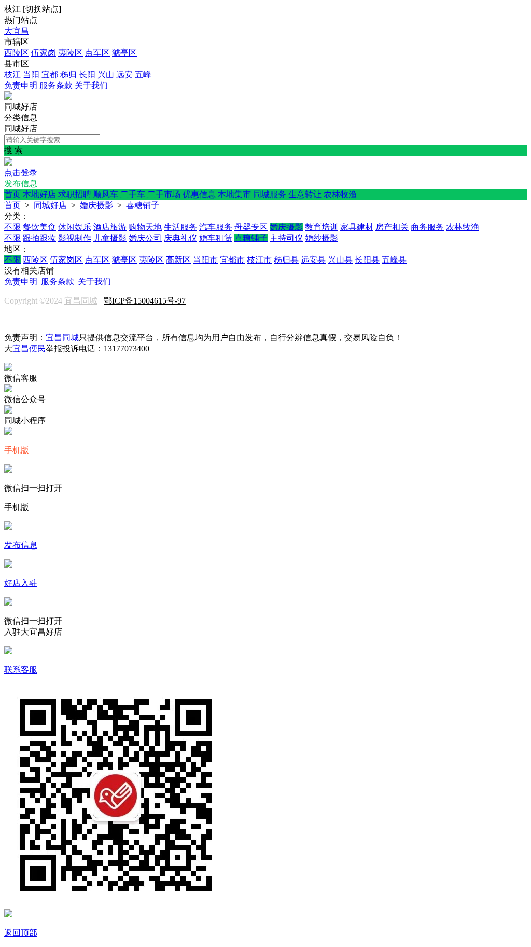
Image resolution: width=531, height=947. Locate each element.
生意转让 (305, 194)
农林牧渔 (340, 194)
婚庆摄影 (96, 205)
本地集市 (234, 194)
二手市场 (163, 194)
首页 (12, 194)
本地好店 (39, 194)
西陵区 (16, 52)
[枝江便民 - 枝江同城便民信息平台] (8, 96)
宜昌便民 (29, 348)
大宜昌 (16, 30)
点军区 (97, 52)
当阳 (31, 74)
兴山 (105, 74)
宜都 (49, 74)
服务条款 (56, 85)
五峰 (143, 74)
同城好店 (50, 205)
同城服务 (269, 194)
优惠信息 (199, 194)
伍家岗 (43, 52)
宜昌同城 (80, 300)
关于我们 (91, 85)
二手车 (132, 194)
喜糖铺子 (142, 205)
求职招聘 (74, 194)
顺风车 (105, 194)
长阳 (87, 74)
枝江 (12, 74)
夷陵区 (70, 52)
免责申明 (20, 85)
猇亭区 (124, 52)
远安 (124, 74)
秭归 (68, 74)
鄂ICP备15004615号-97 (145, 300)
